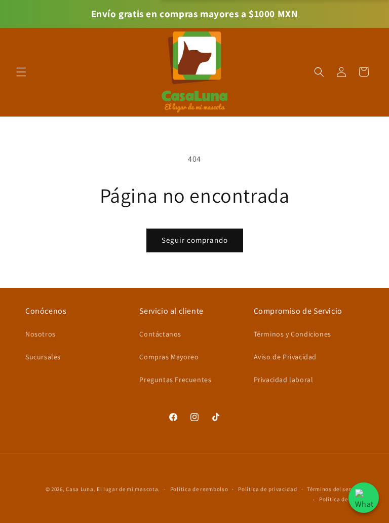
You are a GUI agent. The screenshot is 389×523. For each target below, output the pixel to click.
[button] (21, 72)
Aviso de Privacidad (285, 356)
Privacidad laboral (284, 379)
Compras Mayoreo (169, 356)
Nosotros (40, 334)
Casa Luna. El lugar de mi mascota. (113, 489)
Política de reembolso (199, 489)
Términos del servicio (335, 489)
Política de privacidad (267, 489)
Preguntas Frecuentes (175, 379)
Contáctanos (160, 334)
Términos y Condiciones (292, 334)
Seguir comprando (195, 240)
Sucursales (43, 356)
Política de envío (341, 499)
